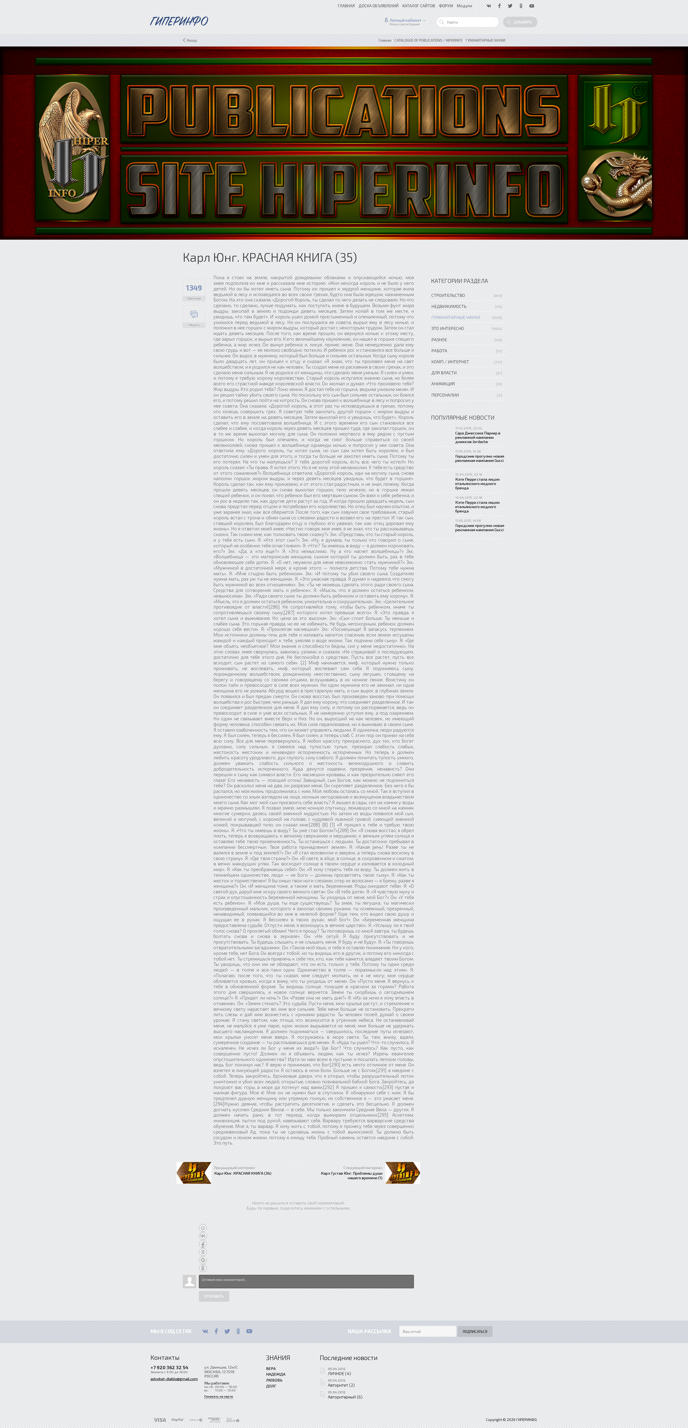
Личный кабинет (406, 20)
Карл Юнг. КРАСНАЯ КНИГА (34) (242, 1173)
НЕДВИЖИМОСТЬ (449, 306)
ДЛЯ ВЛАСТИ (444, 372)
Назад (192, 40)
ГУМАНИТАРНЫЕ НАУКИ (455, 317)
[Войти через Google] (203, 1260)
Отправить (214, 1296)
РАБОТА (439, 350)
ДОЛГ (271, 1385)
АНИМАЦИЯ (443, 383)
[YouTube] (249, 1331)
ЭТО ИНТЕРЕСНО (447, 328)
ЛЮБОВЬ (274, 1379)
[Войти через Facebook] (203, 1244)
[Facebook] (216, 1331)
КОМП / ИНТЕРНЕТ (450, 361)
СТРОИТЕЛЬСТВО (448, 295)
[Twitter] (227, 1331)
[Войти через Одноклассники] (203, 1268)
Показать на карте (218, 1396)
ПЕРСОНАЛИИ (445, 394)
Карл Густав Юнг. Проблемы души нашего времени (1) (351, 1175)
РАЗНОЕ (439, 339)
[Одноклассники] (238, 1331)
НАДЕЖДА (275, 1374)
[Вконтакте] (205, 1331)
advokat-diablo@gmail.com (174, 1378)
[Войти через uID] (203, 1228)
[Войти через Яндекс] (203, 1252)
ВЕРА (271, 1368)
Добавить (523, 22)
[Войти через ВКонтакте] (203, 1236)
